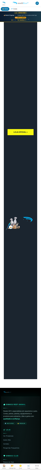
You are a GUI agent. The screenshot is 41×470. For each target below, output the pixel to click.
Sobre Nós (7, 440)
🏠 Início (5, 9)
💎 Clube (14, 9)
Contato (6, 444)
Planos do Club (8, 462)
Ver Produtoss (8, 436)
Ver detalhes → (22, 20)
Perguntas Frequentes (11, 448)
